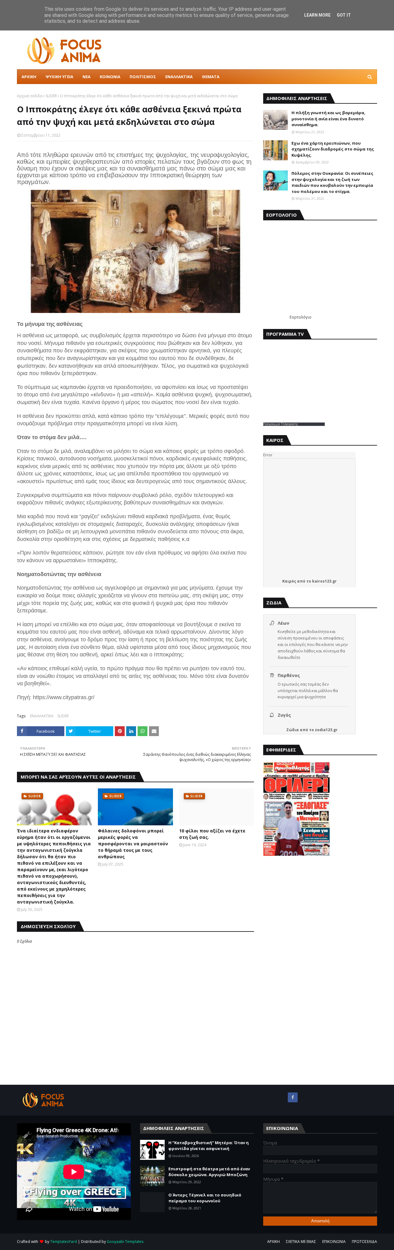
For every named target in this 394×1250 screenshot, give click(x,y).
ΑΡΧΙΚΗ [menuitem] (29, 76)
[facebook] (293, 1097)
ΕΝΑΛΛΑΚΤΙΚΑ (42, 716)
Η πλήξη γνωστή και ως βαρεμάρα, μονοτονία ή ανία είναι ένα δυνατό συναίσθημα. (328, 118)
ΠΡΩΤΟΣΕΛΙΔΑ (364, 1241)
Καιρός (289, 581)
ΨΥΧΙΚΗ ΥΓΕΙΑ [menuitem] (59, 76)
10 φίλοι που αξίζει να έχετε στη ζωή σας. (212, 834)
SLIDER (51, 95)
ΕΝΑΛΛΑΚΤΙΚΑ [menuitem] (179, 76)
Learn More (317, 15)
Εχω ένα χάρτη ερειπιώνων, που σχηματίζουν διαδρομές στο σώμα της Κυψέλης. (332, 149)
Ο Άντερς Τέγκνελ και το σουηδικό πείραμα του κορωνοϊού (204, 1198)
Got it (344, 15)
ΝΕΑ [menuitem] (86, 76)
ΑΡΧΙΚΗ (273, 1241)
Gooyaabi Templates (125, 1241)
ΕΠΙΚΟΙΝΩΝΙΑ (334, 1241)
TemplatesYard (63, 1241)
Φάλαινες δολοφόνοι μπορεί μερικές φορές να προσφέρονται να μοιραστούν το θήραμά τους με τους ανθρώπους (133, 843)
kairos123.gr (324, 581)
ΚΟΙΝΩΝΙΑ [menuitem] (110, 76)
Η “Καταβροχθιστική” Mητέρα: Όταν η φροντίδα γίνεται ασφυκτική (208, 1146)
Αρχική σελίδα (29, 95)
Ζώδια (292, 729)
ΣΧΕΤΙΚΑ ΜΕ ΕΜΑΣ (301, 1241)
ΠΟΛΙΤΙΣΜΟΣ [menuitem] (143, 76)
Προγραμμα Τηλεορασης (280, 424)
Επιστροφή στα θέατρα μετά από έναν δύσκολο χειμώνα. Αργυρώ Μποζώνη (209, 1172)
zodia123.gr (326, 729)
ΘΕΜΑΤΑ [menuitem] (210, 76)
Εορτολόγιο (301, 317)
